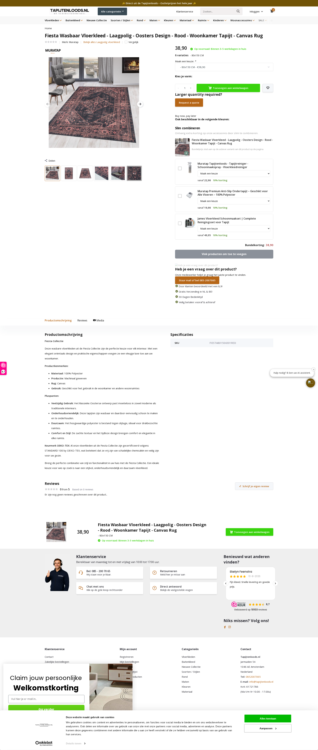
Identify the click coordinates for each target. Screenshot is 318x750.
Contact (49, 656)
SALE (261, 20)
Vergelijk (133, 42)
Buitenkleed (73, 20)
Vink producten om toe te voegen (224, 254)
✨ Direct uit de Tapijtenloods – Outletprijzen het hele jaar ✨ (159, 3)
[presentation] (48, 104)
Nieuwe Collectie (97, 20)
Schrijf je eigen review (255, 486)
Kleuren (168, 20)
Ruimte (202, 20)
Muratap (74, 42)
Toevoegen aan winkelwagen (230, 88)
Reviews (82, 320)
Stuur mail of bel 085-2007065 (197, 280)
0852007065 (253, 676)
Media (100, 320)
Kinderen (218, 20)
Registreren (126, 656)
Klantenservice (184, 11)
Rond (140, 20)
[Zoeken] (238, 11)
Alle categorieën (111, 11)
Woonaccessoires (241, 20)
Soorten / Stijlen (120, 20)
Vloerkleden (52, 20)
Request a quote (189, 102)
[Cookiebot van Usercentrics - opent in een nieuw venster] (43, 743)
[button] (310, 383)
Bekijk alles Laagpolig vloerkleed (101, 42)
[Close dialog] (130, 665)
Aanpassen (266, 728)
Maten (153, 20)
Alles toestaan (268, 718)
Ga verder (46, 709)
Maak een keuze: (185, 61)
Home (48, 28)
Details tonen (73, 743)
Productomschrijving (58, 320)
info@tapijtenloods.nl (261, 681)
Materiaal (185, 20)
